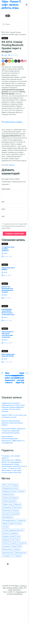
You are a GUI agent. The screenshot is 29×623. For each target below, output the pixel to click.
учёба (14, 546)
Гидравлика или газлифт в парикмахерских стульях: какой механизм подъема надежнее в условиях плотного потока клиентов (13, 407)
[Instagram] (22, 61)
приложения (6, 510)
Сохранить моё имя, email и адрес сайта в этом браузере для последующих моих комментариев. (14, 226)
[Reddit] (9, 61)
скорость (5, 533)
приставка (5, 514)
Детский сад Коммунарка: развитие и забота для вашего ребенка (12, 423)
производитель (7, 517)
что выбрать (17, 556)
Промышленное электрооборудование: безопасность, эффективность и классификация (13, 440)
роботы (12, 523)
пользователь (6, 507)
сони (18, 536)
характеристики (20, 552)
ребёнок (5, 523)
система (5, 527)
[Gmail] (25, 61)
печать (14, 491)
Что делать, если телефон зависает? (8, 248)
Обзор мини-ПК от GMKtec (11, 460)
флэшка (17, 549)
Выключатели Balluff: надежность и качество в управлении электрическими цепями (14, 431)
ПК (9, 485)
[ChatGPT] (18, 61)
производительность (9, 520)
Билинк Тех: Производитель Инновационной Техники (7, 289)
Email (4, 209)
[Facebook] (3, 61)
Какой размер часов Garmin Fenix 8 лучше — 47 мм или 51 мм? (8, 311)
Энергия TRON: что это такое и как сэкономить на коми (14, 416)
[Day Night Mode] (6, 15)
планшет (21, 491)
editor (5, 55)
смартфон (14, 533)
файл (19, 546)
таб (13, 540)
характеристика (7, 552)
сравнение (5, 540)
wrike (4, 485)
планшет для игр (7, 494)
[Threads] (15, 61)
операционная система (10, 488)
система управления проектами (12, 530)
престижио (17, 507)
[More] (3, 64)
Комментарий (6, 189)
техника (5, 543)
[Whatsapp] (12, 61)
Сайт (3, 216)
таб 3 (17, 540)
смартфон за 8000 (8, 536)
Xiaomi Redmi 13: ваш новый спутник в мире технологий (8, 334)
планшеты (17, 504)
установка (13, 543)
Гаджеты (4, 38)
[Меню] (26, 5)
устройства (22, 543)
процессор (22, 520)
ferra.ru (11, 165)
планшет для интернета (10, 498)
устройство (6, 546)
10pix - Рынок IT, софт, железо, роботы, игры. (12, 4)
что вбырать (6, 556)
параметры (6, 491)
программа (15, 514)
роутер (19, 523)
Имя (3, 202)
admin (5, 253)
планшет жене (7, 504)
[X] (6, 61)
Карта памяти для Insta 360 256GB (8, 355)
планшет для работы (9, 501)
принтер (15, 510)
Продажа (15, 485)
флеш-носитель (7, 549)
